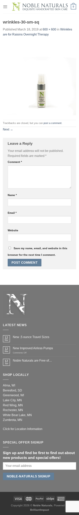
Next (8, 129)
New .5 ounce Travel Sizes (31, 337)
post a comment (53, 123)
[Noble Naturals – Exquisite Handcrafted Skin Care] (39, 6)
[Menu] (5, 6)
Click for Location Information (22, 429)
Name (12, 195)
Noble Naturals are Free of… (32, 360)
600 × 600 (49, 29)
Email (12, 212)
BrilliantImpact (39, 509)
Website (13, 230)
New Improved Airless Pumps (33, 348)
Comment (15, 161)
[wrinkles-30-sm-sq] (39, 78)
